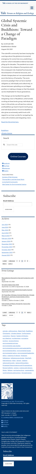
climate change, (16, 333)
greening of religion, (13, 355)
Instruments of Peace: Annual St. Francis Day (16, 303)
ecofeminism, (16, 338)
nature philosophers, (22, 363)
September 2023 (7, 252)
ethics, (5, 355)
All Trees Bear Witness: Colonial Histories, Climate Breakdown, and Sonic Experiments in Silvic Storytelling (18, 296)
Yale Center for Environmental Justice (14, 184)
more (11, 315)
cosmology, (6, 336)
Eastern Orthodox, (22, 336)
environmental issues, (24, 350)
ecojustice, (24, 338)
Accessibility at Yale (7, 401)
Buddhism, (29, 331)
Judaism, (25, 360)
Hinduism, (24, 355)
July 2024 (5, 224)
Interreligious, (7, 360)
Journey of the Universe (9, 177)
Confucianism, (26, 333)
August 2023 (6, 255)
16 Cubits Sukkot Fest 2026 (10, 285)
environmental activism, (10, 343)
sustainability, (29, 370)
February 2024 (6, 238)
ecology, (5, 341)
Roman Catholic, (8, 368)
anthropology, (13, 331)
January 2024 (6, 241)
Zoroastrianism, (27, 373)
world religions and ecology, (12, 373)
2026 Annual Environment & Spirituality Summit (17, 290)
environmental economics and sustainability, (17, 348)
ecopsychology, (14, 341)
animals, (5, 331)
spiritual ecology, (19, 370)
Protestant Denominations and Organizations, (17, 365)
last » (10, 263)
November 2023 (7, 247)
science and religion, (26, 368)
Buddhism (4, 130)
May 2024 (5, 230)
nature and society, (9, 363)
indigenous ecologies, (18, 358)
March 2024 (6, 235)
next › (5, 263)
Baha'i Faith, (22, 331)
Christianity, (7, 333)
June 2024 (5, 227)
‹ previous (12, 261)
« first (5, 261)
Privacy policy (19, 401)
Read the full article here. (10, 122)
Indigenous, (6, 358)
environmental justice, (10, 353)
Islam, (14, 360)
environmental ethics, (10, 350)
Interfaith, (28, 358)
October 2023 (6, 249)
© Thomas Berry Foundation (12, 417)
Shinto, (5, 370)
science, (16, 368)
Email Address (8, 201)
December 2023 (7, 244)
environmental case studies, (12, 346)
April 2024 (5, 233)
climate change (6, 133)
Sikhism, (10, 370)
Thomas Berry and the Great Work (13, 179)
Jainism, (19, 360)
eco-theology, (7, 338)
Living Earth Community (10, 182)
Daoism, (13, 336)
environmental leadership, (25, 353)
